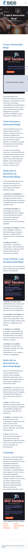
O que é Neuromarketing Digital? (18, 526)
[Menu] (25, 3)
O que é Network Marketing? (6, 526)
